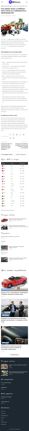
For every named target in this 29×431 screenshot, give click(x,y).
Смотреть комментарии (21, 154)
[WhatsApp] (20, 134)
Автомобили (5, 289)
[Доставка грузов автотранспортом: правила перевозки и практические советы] (4, 259)
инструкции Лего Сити (5, 46)
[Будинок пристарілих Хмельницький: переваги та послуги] (4, 248)
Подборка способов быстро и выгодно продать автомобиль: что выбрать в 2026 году (14, 320)
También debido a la (5, 401)
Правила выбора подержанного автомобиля (10, 236)
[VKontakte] (23, 134)
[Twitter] (13, 134)
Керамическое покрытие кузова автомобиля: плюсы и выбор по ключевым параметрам (11, 347)
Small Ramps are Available (6, 396)
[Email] (13, 138)
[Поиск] (26, 2)
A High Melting (4, 387)
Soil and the (3, 241)
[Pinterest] (17, 134)
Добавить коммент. (8, 15)
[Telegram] (10, 138)
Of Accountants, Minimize (6, 382)
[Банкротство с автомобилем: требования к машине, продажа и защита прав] (4, 220)
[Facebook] (10, 134)
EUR (7, 210)
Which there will (4, 252)
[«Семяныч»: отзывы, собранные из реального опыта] (4, 366)
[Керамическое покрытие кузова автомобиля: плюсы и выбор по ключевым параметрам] (14, 335)
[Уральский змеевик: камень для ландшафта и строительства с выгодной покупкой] (4, 373)
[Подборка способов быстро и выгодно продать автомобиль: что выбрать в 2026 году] (4, 227)
